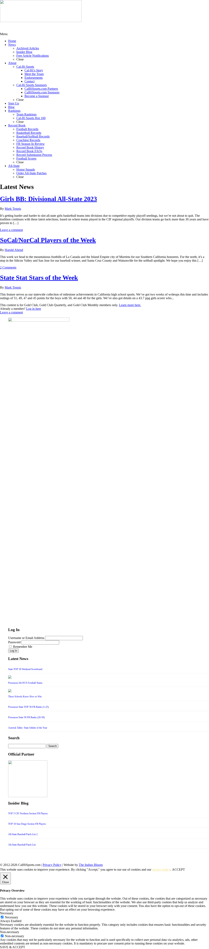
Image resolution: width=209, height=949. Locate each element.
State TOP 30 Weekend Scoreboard (25, 669)
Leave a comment (11, 230)
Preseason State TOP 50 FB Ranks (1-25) (28, 707)
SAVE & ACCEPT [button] (12, 947)
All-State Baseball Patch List (22, 844)
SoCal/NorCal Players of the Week (48, 240)
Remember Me (22, 646)
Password (14, 642)
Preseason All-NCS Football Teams (25, 682)
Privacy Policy (52, 865)
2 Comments (8, 267)
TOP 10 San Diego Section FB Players (27, 823)
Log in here (33, 308)
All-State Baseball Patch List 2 (23, 834)
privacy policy (161, 869)
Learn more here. (130, 305)
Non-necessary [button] (9, 932)
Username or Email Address (26, 638)
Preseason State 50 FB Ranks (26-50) (26, 717)
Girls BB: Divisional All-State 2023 (48, 198)
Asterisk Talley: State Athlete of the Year (27, 727)
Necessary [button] (6, 913)
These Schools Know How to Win (25, 696)
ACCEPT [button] (178, 869)
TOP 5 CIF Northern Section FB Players (28, 813)
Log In (13, 650)
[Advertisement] (32, 27)
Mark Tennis (13, 208)
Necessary (11, 917)
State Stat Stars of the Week (39, 277)
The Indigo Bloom (91, 865)
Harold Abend (14, 250)
